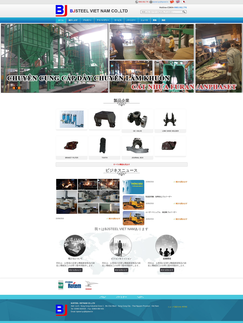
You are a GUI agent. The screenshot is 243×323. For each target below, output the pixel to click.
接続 (163, 20)
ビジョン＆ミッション (121, 259)
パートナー (131, 20)
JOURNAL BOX (137, 158)
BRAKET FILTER (71, 158)
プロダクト (87, 20)
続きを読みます (114, 218)
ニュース (144, 20)
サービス (118, 20)
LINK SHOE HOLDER (170, 131)
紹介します (73, 20)
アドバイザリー (103, 20)
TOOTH (104, 158)
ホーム (61, 20)
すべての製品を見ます (121, 164)
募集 (155, 20)
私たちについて (75, 259)
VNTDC (184, 307)
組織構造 (167, 259)
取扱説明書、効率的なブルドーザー (159, 197)
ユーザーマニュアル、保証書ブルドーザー (161, 212)
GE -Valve (137, 131)
